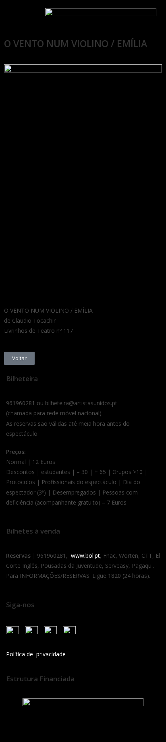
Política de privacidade (36, 654)
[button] (15, 17)
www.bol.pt (85, 555)
